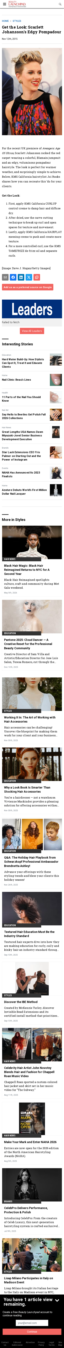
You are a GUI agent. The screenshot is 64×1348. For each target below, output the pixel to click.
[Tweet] (29, 277)
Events (5, 468)
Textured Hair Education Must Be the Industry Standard (29, 934)
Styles (17, 21)
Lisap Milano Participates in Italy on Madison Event (28, 1280)
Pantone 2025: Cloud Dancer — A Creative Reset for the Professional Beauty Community (28, 644)
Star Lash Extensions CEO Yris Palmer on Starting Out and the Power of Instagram (21, 456)
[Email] (5, 277)
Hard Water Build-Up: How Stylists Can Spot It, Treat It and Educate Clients (23, 363)
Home (5, 21)
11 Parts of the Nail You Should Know (21, 399)
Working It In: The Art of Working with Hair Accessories (29, 719)
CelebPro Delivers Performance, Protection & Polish (26, 1210)
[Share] (13, 277)
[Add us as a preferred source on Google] (36, 277)
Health (5, 393)
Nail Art (5, 410)
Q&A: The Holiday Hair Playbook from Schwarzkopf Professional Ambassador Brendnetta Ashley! (31, 861)
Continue (32, 1331)
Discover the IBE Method (21, 1002)
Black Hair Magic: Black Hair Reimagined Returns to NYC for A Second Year (27, 570)
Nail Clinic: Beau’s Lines (16, 379)
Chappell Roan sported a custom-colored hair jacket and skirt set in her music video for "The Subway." (30, 1086)
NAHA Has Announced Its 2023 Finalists (21, 474)
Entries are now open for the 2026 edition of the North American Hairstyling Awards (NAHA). (31, 1152)
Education (6, 355)
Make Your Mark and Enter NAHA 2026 (30, 1142)
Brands (5, 448)
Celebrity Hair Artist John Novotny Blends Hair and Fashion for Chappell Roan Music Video (29, 1072)
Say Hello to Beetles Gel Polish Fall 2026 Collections (24, 416)
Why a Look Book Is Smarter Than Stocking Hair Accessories (27, 789)
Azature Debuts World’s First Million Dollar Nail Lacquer (24, 491)
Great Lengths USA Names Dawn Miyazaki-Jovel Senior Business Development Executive (22, 435)
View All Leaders (32, 331)
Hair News (6, 427)
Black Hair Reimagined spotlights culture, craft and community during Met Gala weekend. (31, 583)
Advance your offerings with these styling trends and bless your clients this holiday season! (31, 875)
